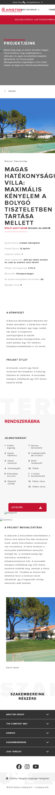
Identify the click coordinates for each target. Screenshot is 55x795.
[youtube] (36, 768)
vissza (12, 91)
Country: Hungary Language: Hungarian (29, 778)
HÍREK (50, 19)
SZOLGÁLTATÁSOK (24, 19)
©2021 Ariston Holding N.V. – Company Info (28, 787)
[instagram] (27, 768)
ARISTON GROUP (29, 10)
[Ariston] (12, 10)
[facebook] (19, 768)
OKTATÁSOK (41, 19)
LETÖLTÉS (17, 507)
